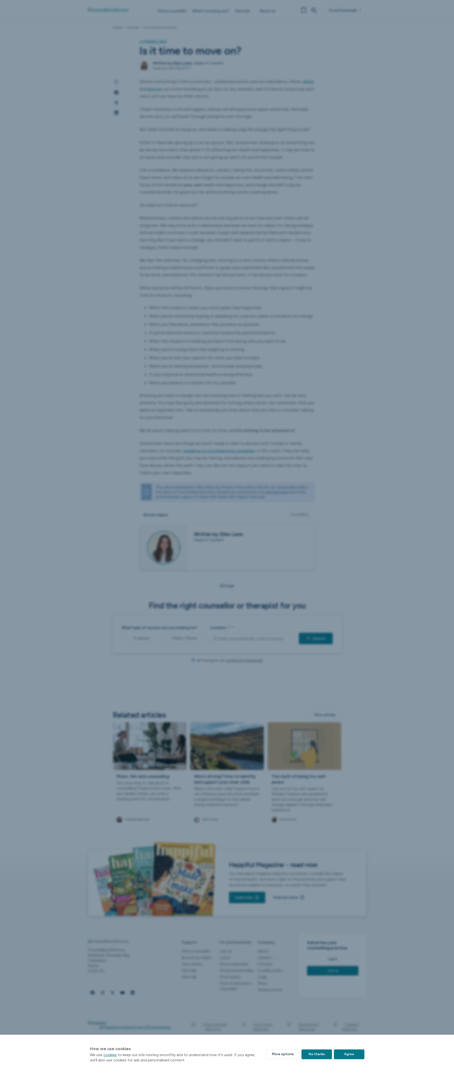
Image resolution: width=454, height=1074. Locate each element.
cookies (110, 1055)
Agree (349, 1054)
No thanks (317, 1054)
